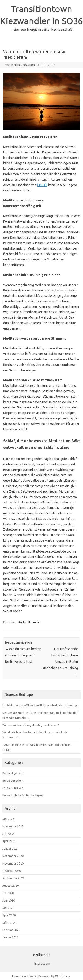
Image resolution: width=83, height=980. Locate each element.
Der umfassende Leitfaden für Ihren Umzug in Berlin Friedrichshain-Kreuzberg (60, 661)
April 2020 (9, 915)
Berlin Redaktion (23, 65)
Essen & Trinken (12, 787)
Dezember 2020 (13, 855)
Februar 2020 (11, 930)
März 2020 (9, 922)
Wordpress (62, 976)
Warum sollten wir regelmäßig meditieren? (30, 725)
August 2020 (10, 885)
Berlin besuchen (12, 780)
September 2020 (13, 878)
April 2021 (9, 841)
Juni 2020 (8, 900)
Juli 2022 (8, 833)
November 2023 (13, 826)
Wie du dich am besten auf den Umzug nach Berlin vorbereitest (23, 655)
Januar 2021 (10, 848)
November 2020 (13, 863)
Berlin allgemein (29, 622)
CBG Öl (42, 185)
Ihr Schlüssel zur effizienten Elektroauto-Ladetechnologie (40, 705)
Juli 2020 (8, 892)
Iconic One (19, 976)
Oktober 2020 (11, 870)
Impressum (42, 963)
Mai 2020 (8, 907)
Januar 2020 (10, 937)
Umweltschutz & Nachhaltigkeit (23, 795)
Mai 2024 (8, 818)
